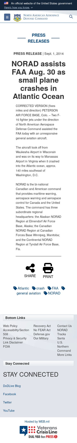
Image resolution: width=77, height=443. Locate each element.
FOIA (6, 346)
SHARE (30, 275)
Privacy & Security (14, 338)
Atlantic (23, 288)
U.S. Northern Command (64, 346)
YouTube (9, 410)
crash (40, 288)
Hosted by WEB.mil (37, 421)
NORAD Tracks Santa (62, 334)
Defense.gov (41, 334)
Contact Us (64, 326)
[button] (19, 7)
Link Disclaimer (13, 342)
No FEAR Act (42, 330)
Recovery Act (42, 326)
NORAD (54, 293)
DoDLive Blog (12, 386)
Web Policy (10, 326)
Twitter (7, 402)
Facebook (9, 394)
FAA (55, 288)
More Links (64, 355)
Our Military (40, 338)
